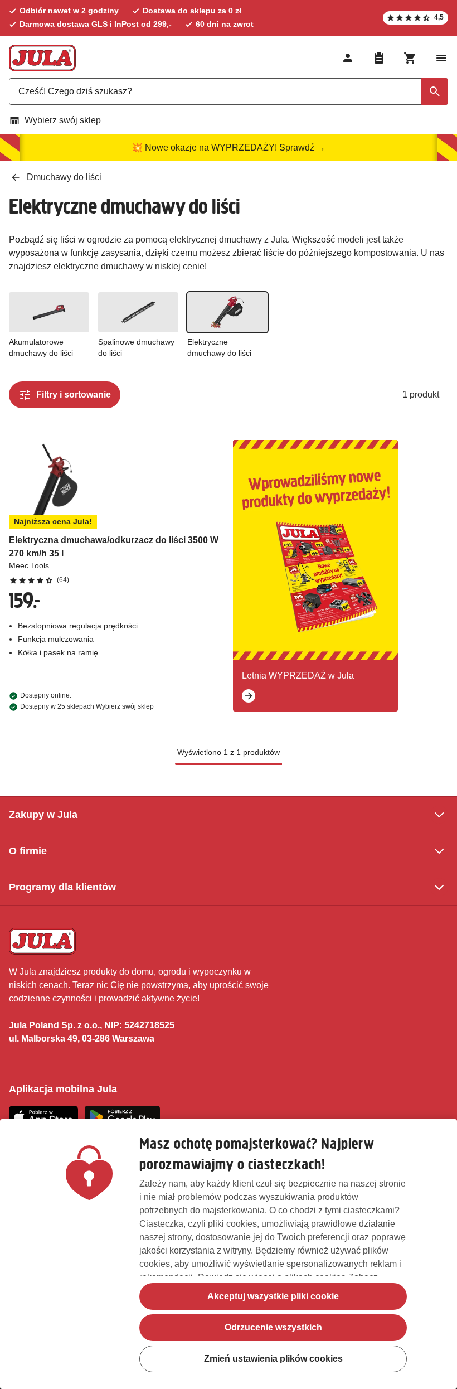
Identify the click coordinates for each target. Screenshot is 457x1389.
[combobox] (228, 91)
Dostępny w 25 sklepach (87, 706)
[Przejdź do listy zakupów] (379, 58)
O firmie (28, 850)
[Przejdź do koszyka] (410, 58)
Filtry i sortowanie (73, 394)
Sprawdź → (302, 147)
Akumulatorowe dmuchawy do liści (41, 347)
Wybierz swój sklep (63, 120)
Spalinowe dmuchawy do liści (136, 347)
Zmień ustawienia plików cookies (273, 1358)
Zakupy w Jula (43, 814)
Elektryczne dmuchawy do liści (219, 347)
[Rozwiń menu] (441, 58)
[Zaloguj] (347, 58)
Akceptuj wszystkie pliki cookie (273, 1296)
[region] (228, 1254)
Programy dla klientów (62, 887)
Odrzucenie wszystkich (273, 1327)
